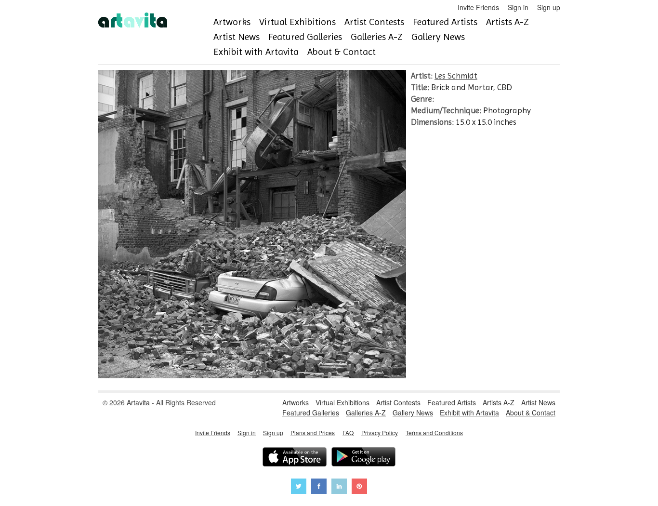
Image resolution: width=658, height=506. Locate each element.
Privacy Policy (379, 432)
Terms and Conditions (434, 432)
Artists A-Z (507, 21)
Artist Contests (374, 21)
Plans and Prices (312, 432)
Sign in (518, 7)
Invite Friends (478, 7)
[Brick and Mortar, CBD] (252, 375)
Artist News (236, 36)
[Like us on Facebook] (319, 487)
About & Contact (341, 51)
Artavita (138, 402)
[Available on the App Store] (295, 458)
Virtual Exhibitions (297, 21)
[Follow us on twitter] (298, 487)
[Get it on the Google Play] (363, 458)
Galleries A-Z (377, 36)
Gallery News (438, 36)
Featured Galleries (305, 36)
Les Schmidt (455, 75)
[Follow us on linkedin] (339, 487)
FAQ (348, 432)
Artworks (231, 21)
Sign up (548, 7)
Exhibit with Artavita (256, 51)
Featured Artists (445, 21)
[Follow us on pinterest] (359, 487)
